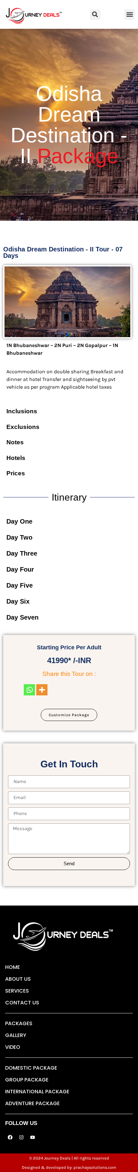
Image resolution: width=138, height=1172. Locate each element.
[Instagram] (21, 1137)
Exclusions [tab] (22, 427)
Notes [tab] (15, 442)
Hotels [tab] (15, 458)
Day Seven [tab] (22, 617)
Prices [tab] (15, 473)
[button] (95, 14)
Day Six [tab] (18, 601)
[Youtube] (32, 1137)
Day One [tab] (19, 521)
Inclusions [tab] (21, 411)
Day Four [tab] (20, 569)
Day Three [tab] (21, 553)
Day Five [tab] (19, 585)
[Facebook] (10, 1137)
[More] (41, 689)
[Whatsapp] (29, 689)
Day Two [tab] (19, 537)
